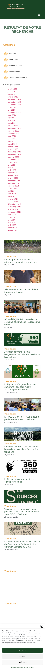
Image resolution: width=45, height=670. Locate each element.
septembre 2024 (14, 112)
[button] (42, 626)
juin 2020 (11, 220)
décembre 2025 (14, 99)
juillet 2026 (12, 89)
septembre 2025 (14, 105)
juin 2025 (11, 110)
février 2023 (13, 146)
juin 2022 (11, 165)
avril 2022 (12, 170)
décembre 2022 (14, 152)
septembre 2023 (14, 133)
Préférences (22, 662)
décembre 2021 (14, 180)
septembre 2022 (14, 160)
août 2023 (12, 136)
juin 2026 (11, 92)
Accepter (22, 650)
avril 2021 (12, 194)
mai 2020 (12, 222)
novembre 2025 (14, 102)
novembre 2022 (14, 154)
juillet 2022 (12, 162)
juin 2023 (11, 139)
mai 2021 (11, 191)
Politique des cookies (16, 667)
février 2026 (13, 97)
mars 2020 (12, 228)
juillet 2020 (12, 217)
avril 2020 (12, 225)
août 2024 (12, 115)
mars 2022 (12, 173)
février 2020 (13, 230)
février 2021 (13, 199)
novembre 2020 (14, 207)
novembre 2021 (14, 183)
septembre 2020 (14, 212)
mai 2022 (12, 167)
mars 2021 (12, 196)
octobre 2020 (13, 209)
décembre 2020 (14, 204)
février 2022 (13, 175)
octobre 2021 (13, 186)
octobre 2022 (13, 157)
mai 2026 (12, 94)
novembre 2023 (14, 128)
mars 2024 (12, 123)
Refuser (22, 656)
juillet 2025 (12, 107)
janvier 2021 (13, 201)
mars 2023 (12, 144)
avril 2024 (12, 120)
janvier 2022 (13, 178)
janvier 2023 (13, 149)
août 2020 (12, 215)
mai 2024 (12, 118)
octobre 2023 (13, 131)
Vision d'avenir (10, 257)
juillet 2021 (12, 188)
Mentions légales (29, 667)
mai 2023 (12, 141)
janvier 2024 (13, 126)
